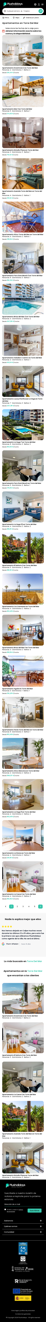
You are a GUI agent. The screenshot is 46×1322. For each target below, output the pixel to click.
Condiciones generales (23, 1314)
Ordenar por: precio (32, 18)
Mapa (17, 18)
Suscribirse (34, 1210)
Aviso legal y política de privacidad (23, 1310)
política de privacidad (15, 1210)
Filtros (7, 18)
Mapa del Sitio (23, 1307)
